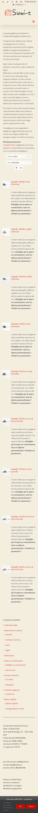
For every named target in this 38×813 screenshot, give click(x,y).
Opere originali (10, 699)
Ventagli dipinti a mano (15, 709)
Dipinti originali (12, 703)
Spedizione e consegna (12, 785)
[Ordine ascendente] (30, 156)
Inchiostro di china (13, 640)
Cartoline (9, 679)
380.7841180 (20, 768)
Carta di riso (10, 670)
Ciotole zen (10, 694)
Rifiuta (31, 806)
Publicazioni (9, 655)
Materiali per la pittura (13, 630)
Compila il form (9, 145)
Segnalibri (10, 685)
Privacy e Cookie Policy (12, 779)
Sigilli (8, 650)
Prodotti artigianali (11, 690)
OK (20, 806)
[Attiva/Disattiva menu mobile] (34, 20)
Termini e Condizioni (11, 782)
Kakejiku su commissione (16, 665)
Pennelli (9, 634)
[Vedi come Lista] (21, 168)
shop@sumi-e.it (16, 765)
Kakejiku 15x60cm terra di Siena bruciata (22, 568)
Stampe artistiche (11, 675)
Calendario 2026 (10, 625)
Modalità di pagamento (12, 788)
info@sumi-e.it (23, 762)
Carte (8, 645)
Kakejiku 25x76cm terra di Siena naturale (22, 419)
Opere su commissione (13, 661)
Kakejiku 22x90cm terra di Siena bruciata (22, 517)
